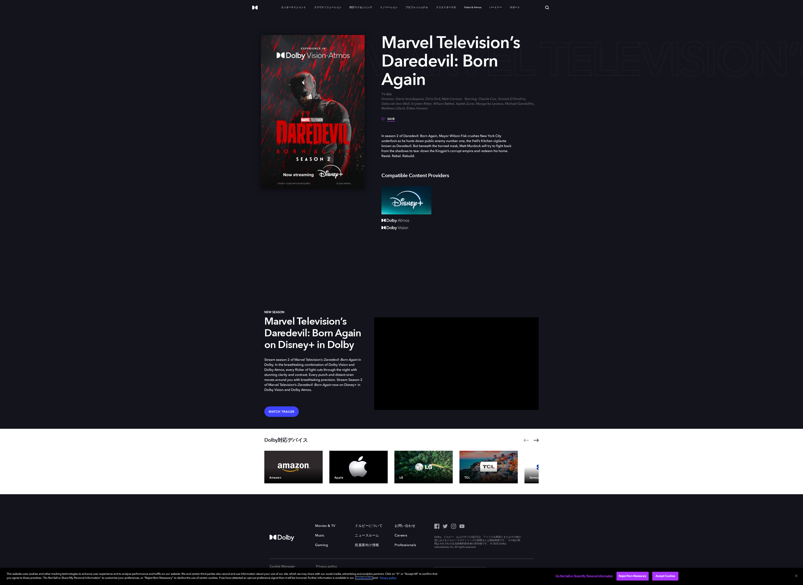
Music (320, 535)
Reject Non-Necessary (632, 576)
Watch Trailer (281, 411)
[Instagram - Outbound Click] (453, 527)
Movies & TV (325, 526)
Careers (401, 535)
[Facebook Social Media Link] (436, 527)
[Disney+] (406, 200)
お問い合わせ (405, 526)
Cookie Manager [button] (282, 566)
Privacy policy (326, 566)
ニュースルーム (367, 535)
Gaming (321, 545)
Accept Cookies (665, 576)
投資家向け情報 (367, 545)
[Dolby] (255, 7)
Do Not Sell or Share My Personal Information (584, 576)
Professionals (405, 545)
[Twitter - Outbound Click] (445, 527)
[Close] (796, 575)
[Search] (547, 8)
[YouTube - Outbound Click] (461, 527)
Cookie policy (364, 578)
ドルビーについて (368, 526)
